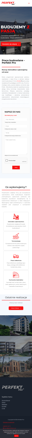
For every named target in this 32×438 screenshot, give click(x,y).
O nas (3, 408)
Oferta (3, 402)
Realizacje (4, 404)
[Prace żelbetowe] (16, 255)
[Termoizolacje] (16, 236)
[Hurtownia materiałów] (16, 275)
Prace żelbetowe (16, 260)
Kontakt (4, 406)
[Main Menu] (29, 3)
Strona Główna (6, 400)
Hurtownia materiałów (16, 280)
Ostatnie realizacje (16, 297)
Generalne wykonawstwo (16, 221)
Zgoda (16, 435)
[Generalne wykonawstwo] (16, 217)
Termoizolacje (16, 241)
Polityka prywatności (8, 422)
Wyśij (16, 167)
